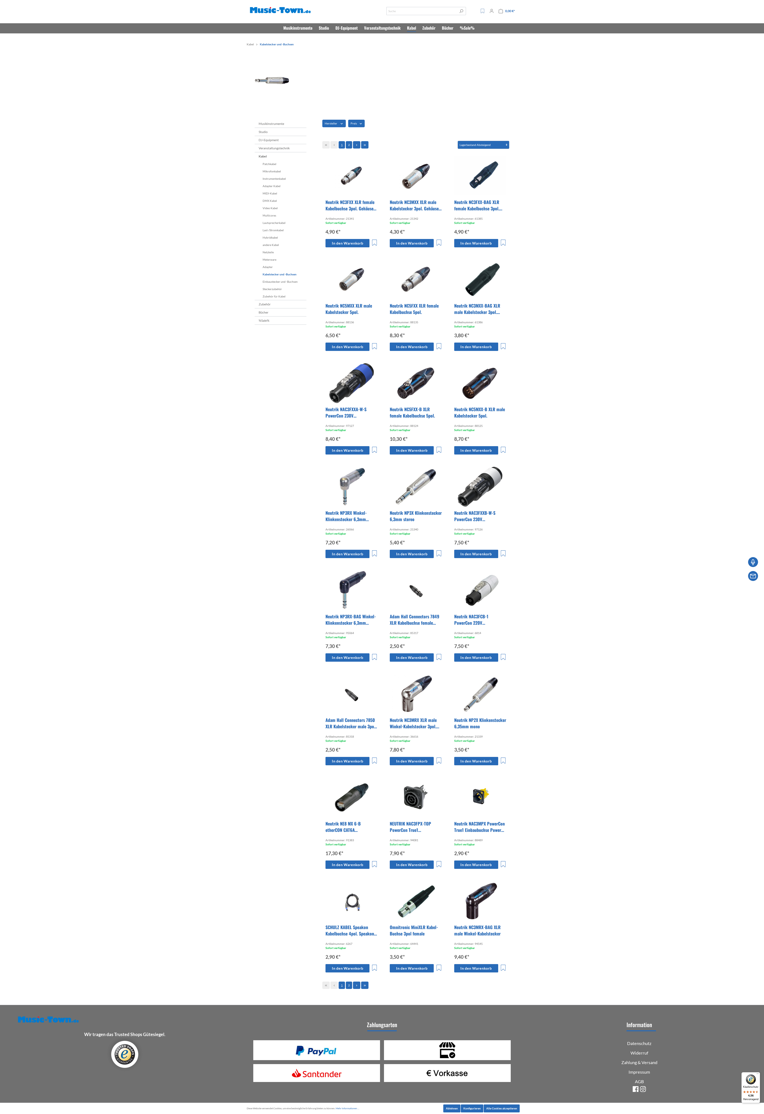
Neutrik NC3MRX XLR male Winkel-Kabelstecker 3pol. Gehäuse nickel (413, 723)
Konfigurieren (472, 1108)
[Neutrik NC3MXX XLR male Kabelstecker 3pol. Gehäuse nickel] (416, 176)
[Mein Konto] (491, 11)
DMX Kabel (270, 200)
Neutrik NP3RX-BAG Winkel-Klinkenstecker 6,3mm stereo (350, 619)
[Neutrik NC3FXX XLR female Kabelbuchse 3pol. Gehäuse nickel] (351, 176)
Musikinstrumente (271, 123)
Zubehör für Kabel (274, 296)
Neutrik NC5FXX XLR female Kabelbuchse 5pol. (414, 308)
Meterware (269, 259)
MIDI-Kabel (270, 193)
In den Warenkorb (347, 243)
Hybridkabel (270, 237)
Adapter (268, 267)
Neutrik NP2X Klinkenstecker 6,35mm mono (480, 723)
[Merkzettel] (482, 11)
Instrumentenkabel (274, 178)
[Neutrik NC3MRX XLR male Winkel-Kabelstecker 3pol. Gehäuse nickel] (416, 694)
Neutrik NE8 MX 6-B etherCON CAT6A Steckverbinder (343, 826)
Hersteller (331, 123)
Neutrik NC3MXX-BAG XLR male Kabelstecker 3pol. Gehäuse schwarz (477, 308)
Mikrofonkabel (272, 171)
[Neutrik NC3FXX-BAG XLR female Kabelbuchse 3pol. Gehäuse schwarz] (480, 176)
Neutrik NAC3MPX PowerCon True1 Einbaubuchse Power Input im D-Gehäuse (479, 826)
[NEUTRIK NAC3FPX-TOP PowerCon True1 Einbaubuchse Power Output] (416, 797)
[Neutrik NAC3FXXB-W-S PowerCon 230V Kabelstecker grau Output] (480, 487)
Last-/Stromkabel (273, 230)
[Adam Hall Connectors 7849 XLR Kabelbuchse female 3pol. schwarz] (416, 590)
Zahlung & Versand (639, 1062)
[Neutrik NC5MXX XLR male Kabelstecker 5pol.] (351, 279)
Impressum (639, 1072)
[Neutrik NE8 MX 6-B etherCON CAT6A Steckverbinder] (351, 797)
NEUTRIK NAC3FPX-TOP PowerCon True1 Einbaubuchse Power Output (414, 826)
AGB (639, 1081)
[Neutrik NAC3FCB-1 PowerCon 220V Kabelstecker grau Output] (480, 590)
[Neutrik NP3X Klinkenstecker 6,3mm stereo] (416, 487)
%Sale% (264, 320)
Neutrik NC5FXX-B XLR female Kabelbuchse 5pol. (412, 412)
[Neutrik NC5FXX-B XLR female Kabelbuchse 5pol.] (416, 383)
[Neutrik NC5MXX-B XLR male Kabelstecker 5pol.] (480, 383)
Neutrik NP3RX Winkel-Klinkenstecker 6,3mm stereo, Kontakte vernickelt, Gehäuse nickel (350, 516)
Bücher (263, 312)
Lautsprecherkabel (274, 222)
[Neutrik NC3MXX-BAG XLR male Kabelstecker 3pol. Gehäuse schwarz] (480, 279)
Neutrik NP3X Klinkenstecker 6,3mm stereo (416, 516)
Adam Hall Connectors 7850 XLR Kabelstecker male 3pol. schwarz (350, 723)
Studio (263, 132)
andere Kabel (271, 245)
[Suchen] (461, 11)
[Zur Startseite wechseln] (281, 10)
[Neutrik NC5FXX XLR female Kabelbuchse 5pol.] (416, 279)
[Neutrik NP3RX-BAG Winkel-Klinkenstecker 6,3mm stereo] (351, 590)
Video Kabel (270, 208)
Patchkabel (269, 164)
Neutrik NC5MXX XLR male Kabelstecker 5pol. (348, 308)
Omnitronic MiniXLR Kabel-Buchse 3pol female (414, 930)
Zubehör (265, 304)
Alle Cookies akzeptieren (501, 1108)
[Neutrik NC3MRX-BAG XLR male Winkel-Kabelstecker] (480, 901)
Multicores (269, 215)
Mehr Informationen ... (347, 1108)
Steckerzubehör (272, 289)
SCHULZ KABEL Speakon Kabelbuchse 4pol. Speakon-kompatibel (350, 930)
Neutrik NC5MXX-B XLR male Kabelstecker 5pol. (479, 412)
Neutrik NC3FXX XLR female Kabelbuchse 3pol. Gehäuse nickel (349, 205)
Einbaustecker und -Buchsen (280, 281)
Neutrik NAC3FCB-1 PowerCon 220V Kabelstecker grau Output (477, 619)
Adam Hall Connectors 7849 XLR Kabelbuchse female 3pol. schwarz (414, 619)
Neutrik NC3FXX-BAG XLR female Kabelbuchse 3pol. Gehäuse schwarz (476, 205)
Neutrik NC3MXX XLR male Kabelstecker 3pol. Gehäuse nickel (414, 205)
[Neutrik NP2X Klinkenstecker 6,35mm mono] (480, 694)
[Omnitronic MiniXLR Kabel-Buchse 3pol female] (416, 901)
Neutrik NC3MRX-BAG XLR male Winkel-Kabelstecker (477, 930)
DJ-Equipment (269, 140)
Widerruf (639, 1053)
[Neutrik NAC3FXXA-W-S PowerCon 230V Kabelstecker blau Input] (351, 383)
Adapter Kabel (272, 186)
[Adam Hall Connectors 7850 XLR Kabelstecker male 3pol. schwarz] (351, 694)
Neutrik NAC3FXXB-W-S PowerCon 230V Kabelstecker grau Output (477, 516)
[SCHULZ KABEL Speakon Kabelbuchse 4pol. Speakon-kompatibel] (351, 901)
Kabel (263, 156)
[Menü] (757, 1074)
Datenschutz (639, 1043)
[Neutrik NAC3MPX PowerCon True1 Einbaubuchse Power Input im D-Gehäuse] (480, 797)
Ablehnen (452, 1108)
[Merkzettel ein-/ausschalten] (374, 243)
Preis (354, 123)
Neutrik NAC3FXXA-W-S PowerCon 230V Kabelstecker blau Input (346, 412)
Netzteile (268, 252)
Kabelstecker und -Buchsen (279, 274)
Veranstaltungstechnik (274, 148)
